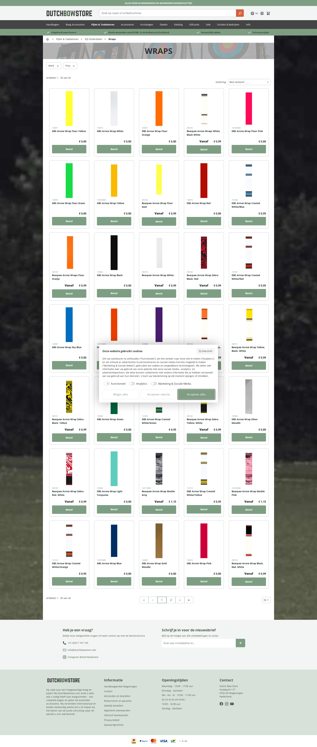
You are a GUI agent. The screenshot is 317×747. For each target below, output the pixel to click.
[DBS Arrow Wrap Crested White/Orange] (69, 540)
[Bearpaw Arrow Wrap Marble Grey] (159, 468)
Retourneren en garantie (117, 700)
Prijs (68, 65)
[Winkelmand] (268, 13)
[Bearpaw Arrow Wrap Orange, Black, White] (204, 324)
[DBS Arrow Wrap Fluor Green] (69, 180)
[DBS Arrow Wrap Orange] (114, 324)
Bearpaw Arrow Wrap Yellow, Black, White (248, 349)
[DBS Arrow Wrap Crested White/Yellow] (204, 468)
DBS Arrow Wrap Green (110, 419)
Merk (51, 65)
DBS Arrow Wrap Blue (109, 563)
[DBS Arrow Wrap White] (114, 108)
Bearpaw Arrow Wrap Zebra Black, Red (202, 277)
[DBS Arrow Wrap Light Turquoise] (114, 468)
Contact (108, 691)
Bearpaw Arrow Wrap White (158, 275)
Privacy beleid (111, 720)
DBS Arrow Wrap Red (199, 203)
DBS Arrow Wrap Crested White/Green (156, 421)
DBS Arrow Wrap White (110, 131)
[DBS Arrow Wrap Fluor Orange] (159, 108)
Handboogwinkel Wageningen (120, 686)
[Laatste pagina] (189, 600)
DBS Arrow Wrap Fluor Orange (154, 133)
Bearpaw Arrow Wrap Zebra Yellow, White (202, 421)
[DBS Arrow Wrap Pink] (204, 540)
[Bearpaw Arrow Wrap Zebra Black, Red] (204, 252)
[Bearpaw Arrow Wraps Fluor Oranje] (69, 252)
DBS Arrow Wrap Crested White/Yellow (201, 493)
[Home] (48, 38)
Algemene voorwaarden (117, 710)
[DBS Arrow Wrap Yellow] (114, 180)
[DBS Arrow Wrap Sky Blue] (69, 324)
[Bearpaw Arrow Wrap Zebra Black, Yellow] (69, 396)
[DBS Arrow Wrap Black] (114, 252)
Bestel (69, 149)
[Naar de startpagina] (69, 13)
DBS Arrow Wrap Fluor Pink (247, 131)
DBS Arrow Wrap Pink (199, 563)
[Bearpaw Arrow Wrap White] (159, 252)
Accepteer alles (196, 394)
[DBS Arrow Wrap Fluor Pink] (249, 108)
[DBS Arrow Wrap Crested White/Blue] (249, 180)
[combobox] (167, 13)
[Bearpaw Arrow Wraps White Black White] (204, 108)
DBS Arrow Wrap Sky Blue (66, 347)
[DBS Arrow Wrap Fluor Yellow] (69, 108)
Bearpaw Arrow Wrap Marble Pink (248, 493)
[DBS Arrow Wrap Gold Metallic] (159, 540)
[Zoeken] (240, 13)
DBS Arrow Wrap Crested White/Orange (66, 565)
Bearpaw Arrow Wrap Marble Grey (158, 493)
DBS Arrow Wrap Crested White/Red (246, 277)
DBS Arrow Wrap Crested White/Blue (246, 205)
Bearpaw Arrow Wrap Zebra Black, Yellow (68, 421)
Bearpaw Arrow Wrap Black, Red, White (248, 565)
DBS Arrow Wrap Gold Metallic (154, 565)
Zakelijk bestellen (113, 705)
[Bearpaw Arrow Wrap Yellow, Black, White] (249, 324)
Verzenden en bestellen (117, 696)
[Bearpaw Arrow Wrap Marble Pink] (249, 468)
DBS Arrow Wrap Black (110, 275)
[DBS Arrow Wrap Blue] (114, 540)
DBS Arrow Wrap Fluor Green (68, 203)
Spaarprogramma (113, 724)
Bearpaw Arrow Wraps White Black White (203, 133)
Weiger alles (120, 394)
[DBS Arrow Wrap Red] (204, 180)
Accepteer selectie (158, 394)
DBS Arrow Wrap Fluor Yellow (69, 131)
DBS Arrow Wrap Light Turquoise (109, 493)
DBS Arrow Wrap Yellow (110, 203)
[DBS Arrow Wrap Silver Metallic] (249, 396)
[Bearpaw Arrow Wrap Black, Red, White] (249, 540)
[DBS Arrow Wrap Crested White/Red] (249, 252)
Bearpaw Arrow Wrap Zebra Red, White (68, 493)
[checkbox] (113, 384)
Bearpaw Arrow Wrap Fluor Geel (157, 205)
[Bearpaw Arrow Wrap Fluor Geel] (159, 180)
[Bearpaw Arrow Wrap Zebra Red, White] (69, 468)
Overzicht (207, 351)
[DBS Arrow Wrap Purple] (159, 324)
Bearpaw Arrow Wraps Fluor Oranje (68, 277)
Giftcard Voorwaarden (116, 715)
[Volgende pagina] (180, 600)
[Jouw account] (262, 13)
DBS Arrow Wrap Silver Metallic (245, 421)
